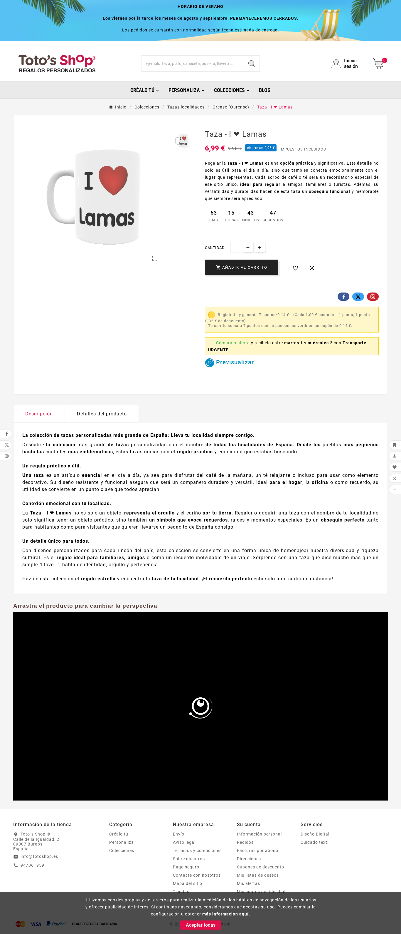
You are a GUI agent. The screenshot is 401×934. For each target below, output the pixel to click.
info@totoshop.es (39, 856)
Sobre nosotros (189, 858)
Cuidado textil (315, 842)
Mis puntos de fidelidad (261, 891)
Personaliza (121, 842)
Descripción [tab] (39, 414)
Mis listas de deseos (258, 875)
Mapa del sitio (187, 883)
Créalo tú (118, 834)
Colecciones (121, 850)
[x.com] (358, 297)
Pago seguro (186, 867)
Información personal (259, 834)
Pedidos (245, 842)
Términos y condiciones (197, 850)
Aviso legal (184, 842)
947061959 (32, 865)
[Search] (251, 63)
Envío (178, 834)
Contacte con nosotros (197, 875)
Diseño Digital (315, 834)
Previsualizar (234, 362)
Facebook (343, 297)
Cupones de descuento (260, 867)
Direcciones (249, 858)
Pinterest (373, 297)
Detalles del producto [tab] (102, 414)
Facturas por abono (257, 850)
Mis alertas (248, 883)
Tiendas (181, 891)
